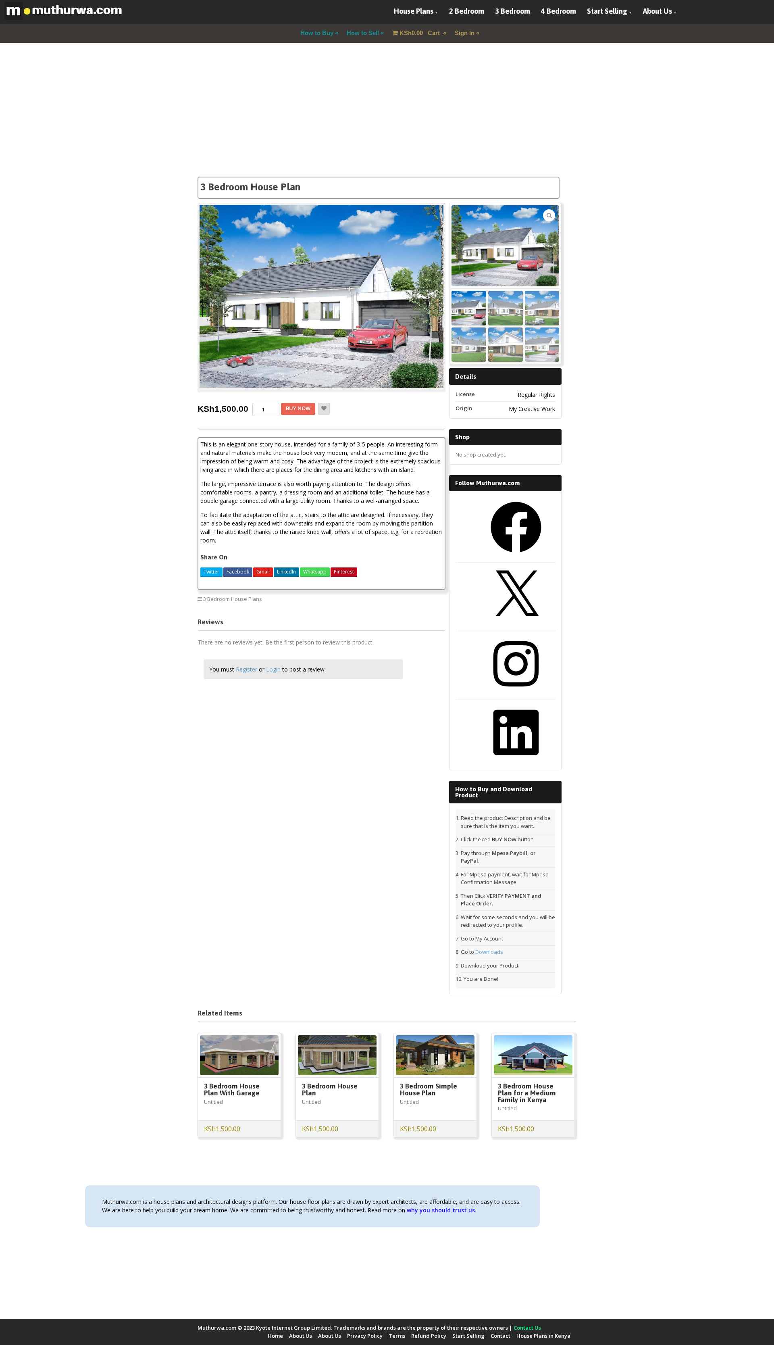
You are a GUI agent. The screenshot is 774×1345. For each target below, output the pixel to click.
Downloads (489, 951)
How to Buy (316, 32)
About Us (657, 11)
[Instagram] (516, 692)
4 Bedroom (558, 11)
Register (246, 669)
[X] (516, 624)
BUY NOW (298, 408)
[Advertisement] (387, 120)
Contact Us (527, 1327)
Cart (420, 32)
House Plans (413, 11)
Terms (397, 1335)
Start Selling (607, 11)
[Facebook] (516, 555)
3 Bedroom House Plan (330, 1089)
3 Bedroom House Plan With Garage (232, 1089)
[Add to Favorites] (324, 409)
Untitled (213, 1101)
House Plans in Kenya (543, 1335)
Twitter (211, 571)
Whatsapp (315, 571)
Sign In (464, 32)
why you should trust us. (441, 1210)
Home (275, 1335)
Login (273, 669)
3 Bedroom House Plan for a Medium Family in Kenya (527, 1093)
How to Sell (363, 32)
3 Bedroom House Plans (232, 599)
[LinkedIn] (516, 760)
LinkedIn (286, 571)
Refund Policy (428, 1335)
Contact (500, 1335)
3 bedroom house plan (411, 598)
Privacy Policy (365, 1335)
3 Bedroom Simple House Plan (428, 1089)
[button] (549, 215)
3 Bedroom (512, 11)
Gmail (263, 571)
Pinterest (344, 571)
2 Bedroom (466, 11)
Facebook (238, 571)
